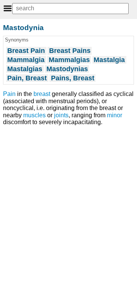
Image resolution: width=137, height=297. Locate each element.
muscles (34, 115)
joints (61, 115)
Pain (9, 94)
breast (41, 94)
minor (114, 115)
